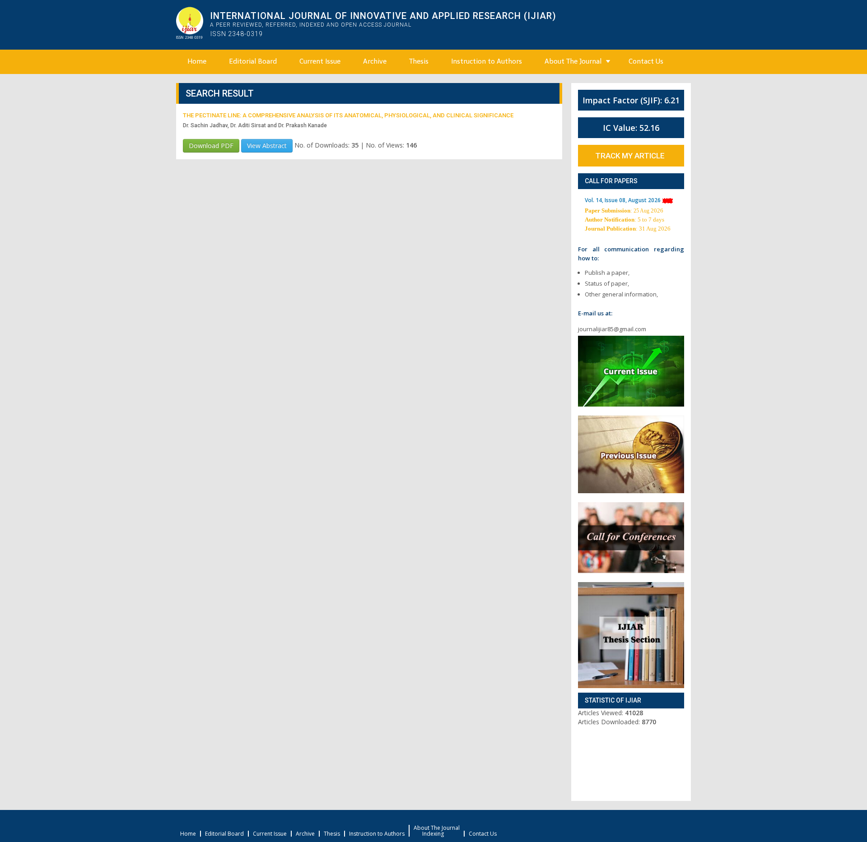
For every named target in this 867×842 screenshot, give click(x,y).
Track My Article (630, 155)
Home (196, 61)
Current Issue (319, 61)
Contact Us (646, 61)
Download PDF (211, 145)
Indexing (433, 834)
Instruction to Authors (486, 61)
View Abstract (267, 145)
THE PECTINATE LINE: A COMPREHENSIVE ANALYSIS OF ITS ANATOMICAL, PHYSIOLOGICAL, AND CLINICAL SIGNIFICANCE (348, 115)
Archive (375, 61)
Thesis (419, 61)
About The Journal (573, 61)
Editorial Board (253, 61)
